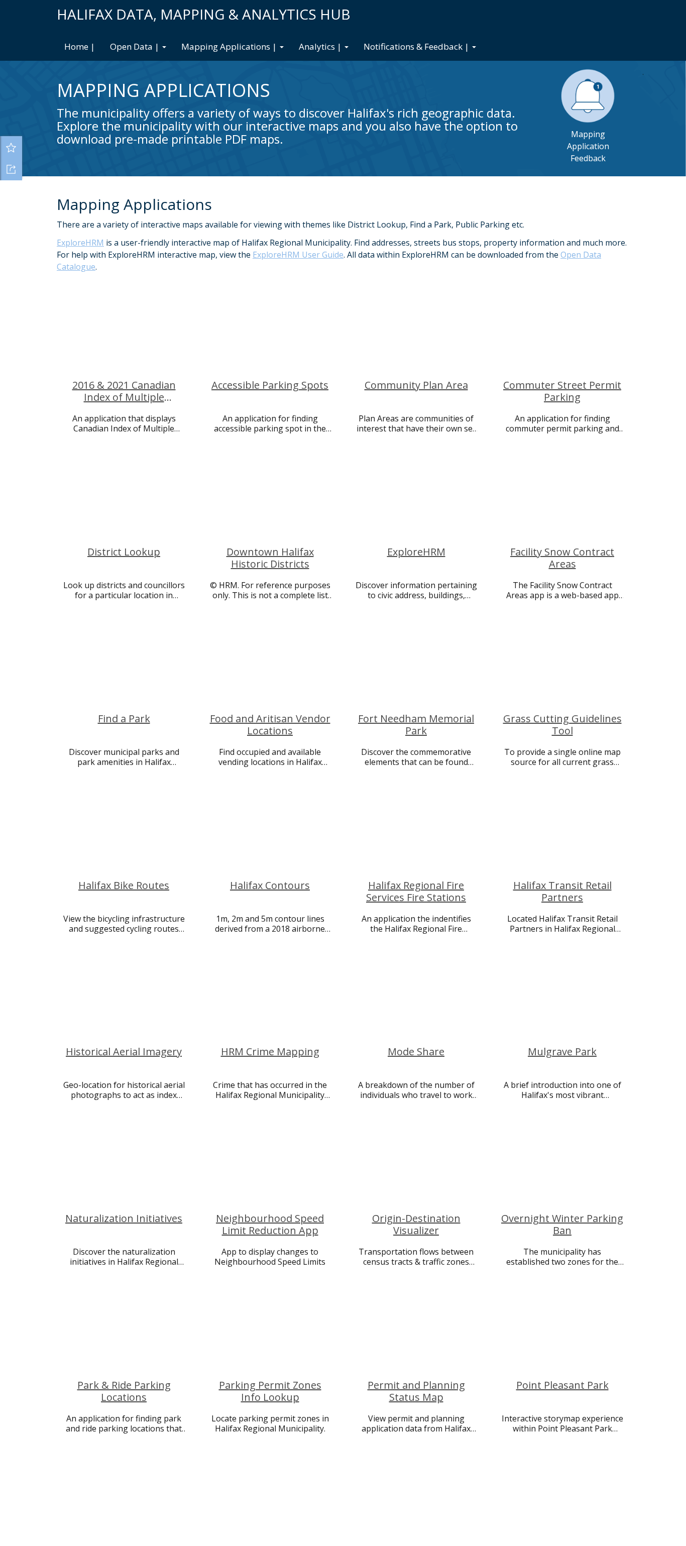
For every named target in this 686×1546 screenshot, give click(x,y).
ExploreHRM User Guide (298, 254)
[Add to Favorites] (11, 147)
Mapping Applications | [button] (230, 46)
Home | (79, 46)
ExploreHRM (80, 242)
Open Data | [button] (135, 46)
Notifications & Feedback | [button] (417, 46)
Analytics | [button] (321, 46)
